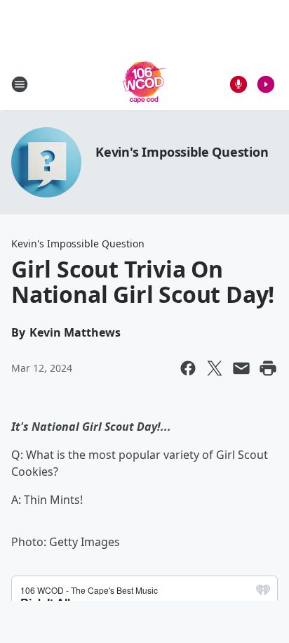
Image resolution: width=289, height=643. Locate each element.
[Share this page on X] (214, 368)
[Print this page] (268, 368)
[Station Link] (144, 84)
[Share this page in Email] (241, 368)
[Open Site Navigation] (19, 84)
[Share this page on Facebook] (188, 368)
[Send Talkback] (238, 84)
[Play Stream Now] (265, 84)
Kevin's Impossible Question (182, 151)
